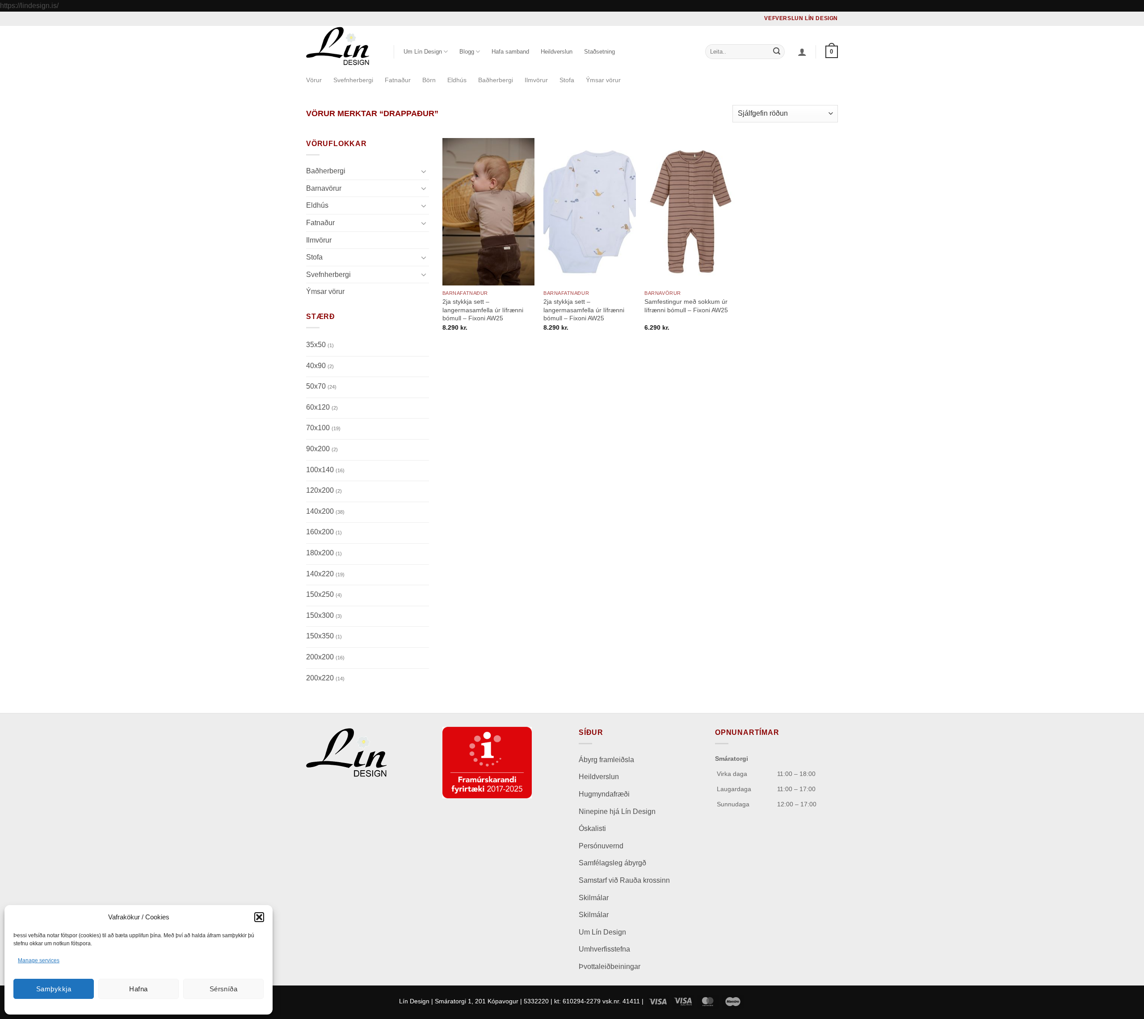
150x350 (324, 636)
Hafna (138, 989)
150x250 (324, 594)
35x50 (320, 344)
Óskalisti (592, 828)
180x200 (324, 552)
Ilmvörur (536, 80)
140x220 (325, 573)
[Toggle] (423, 170)
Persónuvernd (601, 846)
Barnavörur (323, 188)
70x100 (323, 428)
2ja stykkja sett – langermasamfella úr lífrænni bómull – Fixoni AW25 (482, 310)
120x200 (324, 490)
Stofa (566, 80)
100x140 (325, 469)
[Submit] (776, 51)
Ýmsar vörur (603, 80)
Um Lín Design (602, 932)
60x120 (322, 407)
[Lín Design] (343, 46)
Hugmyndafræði (604, 794)
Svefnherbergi (353, 80)
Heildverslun (556, 51)
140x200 (325, 511)
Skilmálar (594, 898)
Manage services (38, 960)
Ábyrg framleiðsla (606, 759)
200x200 (325, 656)
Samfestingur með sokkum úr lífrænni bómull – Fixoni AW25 (686, 306)
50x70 (321, 386)
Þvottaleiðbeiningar (609, 966)
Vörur (314, 80)
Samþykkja (53, 989)
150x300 (324, 615)
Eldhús (457, 80)
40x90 (320, 365)
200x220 (325, 677)
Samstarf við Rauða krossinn (624, 880)
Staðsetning (599, 51)
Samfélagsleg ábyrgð (613, 863)
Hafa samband (510, 51)
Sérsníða (224, 989)
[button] (259, 917)
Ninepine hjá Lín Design (617, 811)
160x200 (324, 532)
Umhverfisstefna (604, 949)
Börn (429, 80)
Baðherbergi (495, 80)
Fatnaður (398, 80)
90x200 (322, 449)
